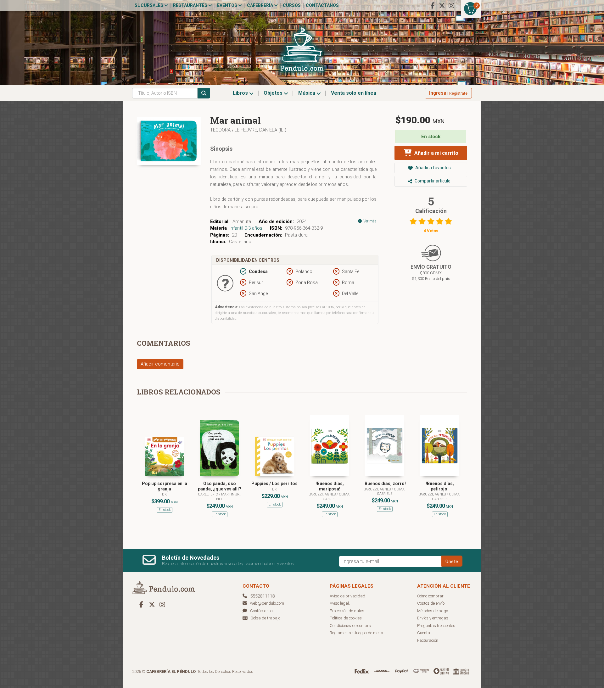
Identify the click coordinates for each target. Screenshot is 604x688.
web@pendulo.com (267, 603)
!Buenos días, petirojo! (440, 486)
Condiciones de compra (350, 625)
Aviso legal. (340, 603)
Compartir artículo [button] (432, 180)
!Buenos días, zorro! (384, 483)
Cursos (292, 5)
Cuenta (423, 632)
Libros (241, 93)
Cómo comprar (430, 596)
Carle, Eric (208, 494)
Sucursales (149, 5)
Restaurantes (190, 5)
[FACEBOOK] (432, 5)
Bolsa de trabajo (265, 618)
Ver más (369, 221)
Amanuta (241, 221)
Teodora (221, 130)
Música (307, 93)
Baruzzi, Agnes (323, 494)
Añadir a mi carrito (435, 153)
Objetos (274, 93)
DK (164, 494)
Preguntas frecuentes (436, 625)
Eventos (227, 5)
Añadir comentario (160, 364)
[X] (442, 5)
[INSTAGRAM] (451, 5)
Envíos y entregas (432, 618)
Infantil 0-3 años (246, 228)
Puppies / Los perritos (274, 483)
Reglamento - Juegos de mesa (356, 632)
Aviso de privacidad (347, 596)
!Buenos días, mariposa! (330, 486)
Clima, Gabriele (391, 491)
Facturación (427, 640)
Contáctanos (322, 5)
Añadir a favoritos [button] (432, 167)
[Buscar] (204, 93)
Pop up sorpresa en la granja (164, 486)
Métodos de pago (432, 610)
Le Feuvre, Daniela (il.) (260, 130)
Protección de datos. (347, 610)
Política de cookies (346, 618)
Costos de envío (431, 603)
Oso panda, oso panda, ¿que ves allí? (219, 486)
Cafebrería (260, 5)
